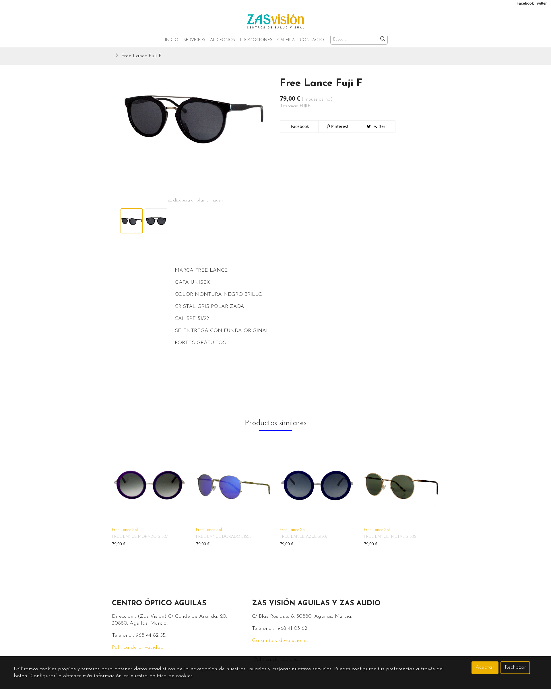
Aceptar (485, 667)
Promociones (256, 40)
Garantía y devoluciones (280, 640)
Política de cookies (171, 676)
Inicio (172, 40)
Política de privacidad (138, 647)
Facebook (299, 126)
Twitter (378, 126)
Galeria (286, 40)
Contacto (312, 40)
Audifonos (222, 40)
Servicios (194, 40)
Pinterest (339, 126)
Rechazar (515, 667)
